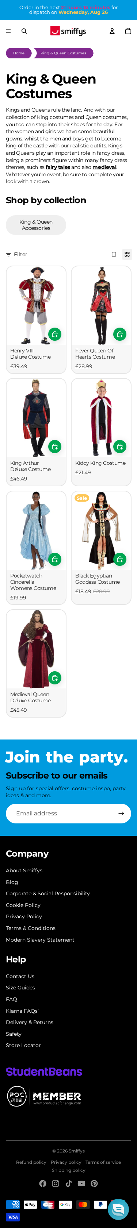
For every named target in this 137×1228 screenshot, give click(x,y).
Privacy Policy (24, 916)
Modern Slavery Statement (40, 940)
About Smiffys (24, 870)
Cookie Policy (23, 905)
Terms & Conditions (31, 928)
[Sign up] (121, 813)
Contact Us (20, 976)
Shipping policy (68, 1170)
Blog (12, 882)
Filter (20, 254)
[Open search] (24, 31)
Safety (14, 1034)
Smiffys (77, 1151)
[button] (118, 1209)
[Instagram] (55, 1183)
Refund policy (31, 1162)
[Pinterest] (94, 1183)
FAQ (11, 999)
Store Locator (23, 1045)
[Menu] (8, 31)
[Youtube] (81, 1183)
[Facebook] (42, 1183)
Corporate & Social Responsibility (48, 893)
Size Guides (20, 987)
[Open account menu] (112, 31)
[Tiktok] (68, 1183)
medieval (104, 167)
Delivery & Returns (29, 1022)
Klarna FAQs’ (22, 1011)
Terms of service (103, 1162)
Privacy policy (66, 1162)
